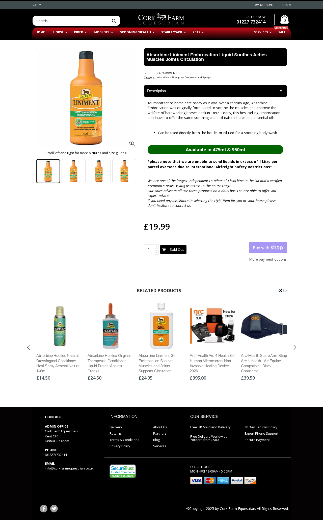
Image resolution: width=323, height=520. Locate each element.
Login (286, 5)
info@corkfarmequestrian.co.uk (69, 468)
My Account (264, 5)
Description (156, 91)
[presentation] (28, 347)
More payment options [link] (268, 259)
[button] (280, 290)
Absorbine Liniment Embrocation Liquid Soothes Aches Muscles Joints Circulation (206, 57)
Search (114, 21)
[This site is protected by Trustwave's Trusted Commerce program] (123, 471)
